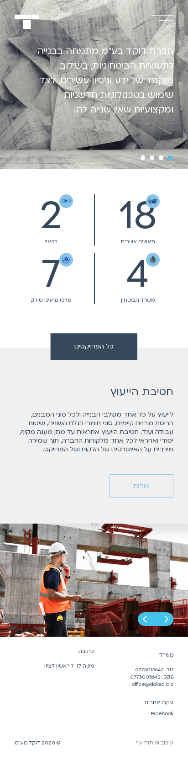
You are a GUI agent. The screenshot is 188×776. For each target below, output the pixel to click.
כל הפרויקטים (94, 346)
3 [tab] (152, 157)
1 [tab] (170, 157)
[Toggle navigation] (158, 29)
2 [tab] (161, 157)
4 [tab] (143, 157)
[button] (144, 619)
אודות (141, 486)
